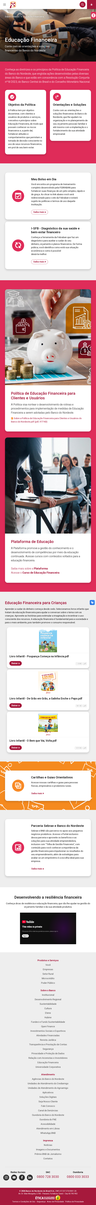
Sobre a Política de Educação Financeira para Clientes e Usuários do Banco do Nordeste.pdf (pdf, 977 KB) (46, 420)
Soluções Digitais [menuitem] (48, 1097)
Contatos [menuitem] (48, 1158)
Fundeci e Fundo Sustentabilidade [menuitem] (48, 1022)
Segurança (41, 1201)
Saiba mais (38, 212)
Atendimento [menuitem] (48, 1074)
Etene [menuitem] (48, 1013)
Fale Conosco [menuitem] (48, 1106)
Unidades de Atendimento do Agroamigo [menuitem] (48, 1088)
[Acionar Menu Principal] (4, 4)
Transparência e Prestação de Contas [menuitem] (48, 1044)
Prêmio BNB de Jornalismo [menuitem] (48, 1154)
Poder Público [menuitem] (48, 983)
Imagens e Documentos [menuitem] (48, 1149)
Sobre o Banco (12, 16)
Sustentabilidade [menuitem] (48, 1004)
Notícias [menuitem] (48, 1145)
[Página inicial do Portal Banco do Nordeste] (13, 4)
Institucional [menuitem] (48, 995)
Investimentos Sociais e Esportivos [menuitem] (48, 1031)
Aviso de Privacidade (55, 1201)
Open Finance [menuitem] (48, 1026)
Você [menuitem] (48, 965)
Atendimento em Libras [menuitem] (48, 1128)
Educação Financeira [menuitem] (48, 1062)
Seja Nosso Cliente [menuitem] (48, 1101)
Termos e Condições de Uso (23, 1201)
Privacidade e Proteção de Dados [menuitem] (48, 1053)
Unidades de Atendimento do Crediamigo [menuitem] (48, 1083)
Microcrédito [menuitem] (48, 978)
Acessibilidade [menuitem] (48, 1124)
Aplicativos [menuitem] (48, 1092)
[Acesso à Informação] (57, 1197)
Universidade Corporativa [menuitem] (48, 1067)
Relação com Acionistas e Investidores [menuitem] (48, 1058)
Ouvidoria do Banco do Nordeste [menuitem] (48, 1115)
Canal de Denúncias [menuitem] (48, 1110)
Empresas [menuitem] (48, 969)
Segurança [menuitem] (48, 1049)
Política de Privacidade (74, 1201)
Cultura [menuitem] (48, 1008)
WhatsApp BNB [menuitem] (48, 1133)
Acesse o (35, 573)
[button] (93, 15)
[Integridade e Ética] (45, 1197)
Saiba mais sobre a (29, 569)
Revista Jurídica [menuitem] (48, 1040)
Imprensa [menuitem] (48, 1140)
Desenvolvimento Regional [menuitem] (48, 999)
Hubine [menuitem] (48, 1017)
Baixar (15, 663)
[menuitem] (6, 1177)
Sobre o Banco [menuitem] (48, 990)
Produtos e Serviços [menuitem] (48, 960)
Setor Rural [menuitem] (48, 974)
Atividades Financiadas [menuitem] (48, 1035)
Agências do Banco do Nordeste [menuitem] (48, 1079)
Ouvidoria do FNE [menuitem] (48, 1119)
